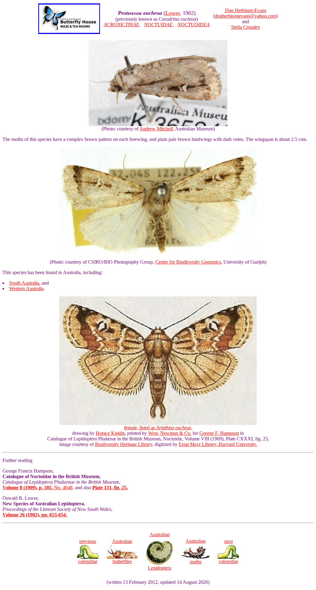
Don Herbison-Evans (245, 10)
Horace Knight (110, 433)
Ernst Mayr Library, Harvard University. (218, 444)
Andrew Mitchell (156, 128)
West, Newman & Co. (169, 433)
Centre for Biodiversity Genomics (188, 262)
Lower (172, 13)
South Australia (24, 283)
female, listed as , (158, 427)
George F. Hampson (219, 433)
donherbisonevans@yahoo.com (245, 16)
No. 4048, (38, 487)
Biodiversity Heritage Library (123, 444)
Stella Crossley (245, 27)
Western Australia (26, 288)
